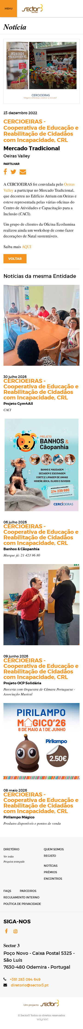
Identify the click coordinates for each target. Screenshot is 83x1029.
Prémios (50, 872)
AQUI (26, 246)
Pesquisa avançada (13, 861)
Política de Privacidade (22, 904)
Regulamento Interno (21, 897)
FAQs (7, 891)
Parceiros (28, 891)
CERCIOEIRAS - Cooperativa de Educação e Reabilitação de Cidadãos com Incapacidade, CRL (40, 131)
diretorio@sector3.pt (30, 985)
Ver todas (8, 856)
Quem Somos (54, 849)
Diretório (11, 849)
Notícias (50, 865)
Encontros (53, 878)
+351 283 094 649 (25, 979)
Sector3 (32, 8)
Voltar (15, 259)
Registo (50, 855)
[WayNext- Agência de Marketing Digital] (41, 1019)
